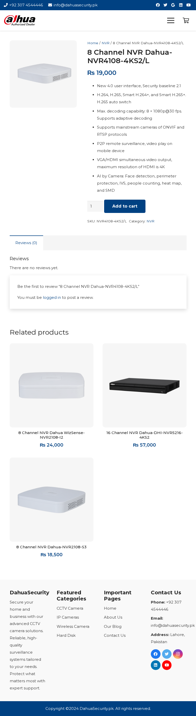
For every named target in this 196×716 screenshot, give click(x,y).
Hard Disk (66, 635)
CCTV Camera (70, 608)
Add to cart (124, 206)
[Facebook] (158, 5)
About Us (113, 617)
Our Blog (112, 626)
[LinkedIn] (181, 5)
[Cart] (186, 20)
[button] (69, 48)
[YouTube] (188, 5)
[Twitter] (165, 5)
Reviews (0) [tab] (26, 242)
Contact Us (115, 635)
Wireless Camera (73, 626)
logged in (52, 297)
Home (92, 43)
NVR (105, 43)
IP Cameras (68, 617)
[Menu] (170, 20)
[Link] (20, 20)
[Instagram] (178, 654)
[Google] (173, 5)
